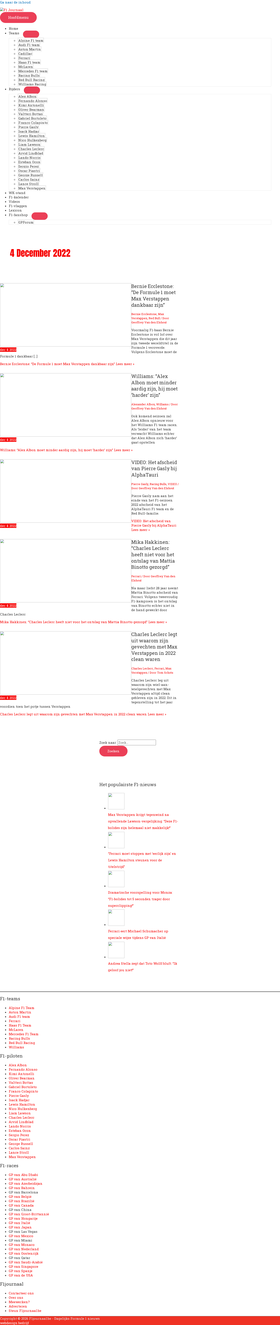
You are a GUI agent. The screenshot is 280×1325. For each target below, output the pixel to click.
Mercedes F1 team (32, 71)
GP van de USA (21, 1275)
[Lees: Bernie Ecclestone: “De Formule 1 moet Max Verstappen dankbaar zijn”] (65, 345)
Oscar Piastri (29, 170)
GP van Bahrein (22, 1188)
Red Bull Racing (31, 80)
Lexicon (15, 210)
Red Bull (154, 318)
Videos (14, 201)
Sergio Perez (28, 166)
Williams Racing (32, 84)
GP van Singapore (23, 1266)
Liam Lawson (29, 144)
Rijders (14, 89)
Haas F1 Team (20, 1025)
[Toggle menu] (31, 34)
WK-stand (17, 193)
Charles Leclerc (31, 149)
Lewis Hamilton (31, 136)
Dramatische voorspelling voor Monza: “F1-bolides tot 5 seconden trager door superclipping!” (140, 899)
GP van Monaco (22, 1244)
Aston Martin (29, 49)
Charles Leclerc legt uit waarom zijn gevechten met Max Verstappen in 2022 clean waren (154, 646)
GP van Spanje (20, 1271)
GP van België (20, 1196)
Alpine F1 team (30, 40)
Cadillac (25, 53)
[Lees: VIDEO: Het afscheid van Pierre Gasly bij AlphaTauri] (65, 521)
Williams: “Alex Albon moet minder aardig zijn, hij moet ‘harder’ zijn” (154, 385)
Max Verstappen (32, 188)
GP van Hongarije (23, 1218)
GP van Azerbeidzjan (25, 1183)
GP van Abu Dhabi (23, 1174)
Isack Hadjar (28, 131)
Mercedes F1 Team (23, 1034)
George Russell (30, 175)
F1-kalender (19, 197)
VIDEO (172, 484)
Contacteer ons (21, 1293)
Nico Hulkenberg (32, 140)
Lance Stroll (28, 184)
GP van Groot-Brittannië (29, 1214)
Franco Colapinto (33, 122)
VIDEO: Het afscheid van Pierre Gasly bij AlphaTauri (154, 468)
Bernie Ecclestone (144, 314)
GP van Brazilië (21, 1201)
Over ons (16, 1297)
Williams (162, 404)
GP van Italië (19, 1223)
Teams (14, 33)
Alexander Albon (143, 404)
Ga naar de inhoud (15, 2)
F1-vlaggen (18, 206)
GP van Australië (23, 1179)
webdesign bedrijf (14, 1323)
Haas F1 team (29, 62)
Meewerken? (19, 1302)
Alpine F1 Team (21, 1008)
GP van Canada (21, 1205)
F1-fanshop (18, 215)
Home (13, 28)
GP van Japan (20, 1227)
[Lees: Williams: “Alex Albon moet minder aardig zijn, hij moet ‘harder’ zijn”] (65, 435)
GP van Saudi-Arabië (26, 1262)
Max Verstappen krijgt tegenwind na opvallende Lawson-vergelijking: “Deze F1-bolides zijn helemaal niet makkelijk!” (143, 821)
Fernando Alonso (32, 101)
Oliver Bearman (31, 109)
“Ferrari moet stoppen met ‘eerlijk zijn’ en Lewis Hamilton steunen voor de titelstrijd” (142, 860)
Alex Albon (27, 96)
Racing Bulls (29, 75)
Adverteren (18, 1306)
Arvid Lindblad (30, 153)
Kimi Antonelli (31, 105)
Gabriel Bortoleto (32, 118)
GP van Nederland (24, 1249)
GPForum (25, 222)
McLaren (25, 66)
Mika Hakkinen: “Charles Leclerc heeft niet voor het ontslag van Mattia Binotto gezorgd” (153, 554)
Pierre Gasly (28, 127)
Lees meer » (67, 364)
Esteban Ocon (29, 162)
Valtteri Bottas (30, 114)
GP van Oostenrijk (23, 1253)
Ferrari (24, 58)
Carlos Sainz (28, 179)
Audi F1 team (29, 45)
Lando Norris (29, 157)
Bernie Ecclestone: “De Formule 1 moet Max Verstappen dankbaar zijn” (153, 295)
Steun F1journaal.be (25, 1310)
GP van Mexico (21, 1236)
